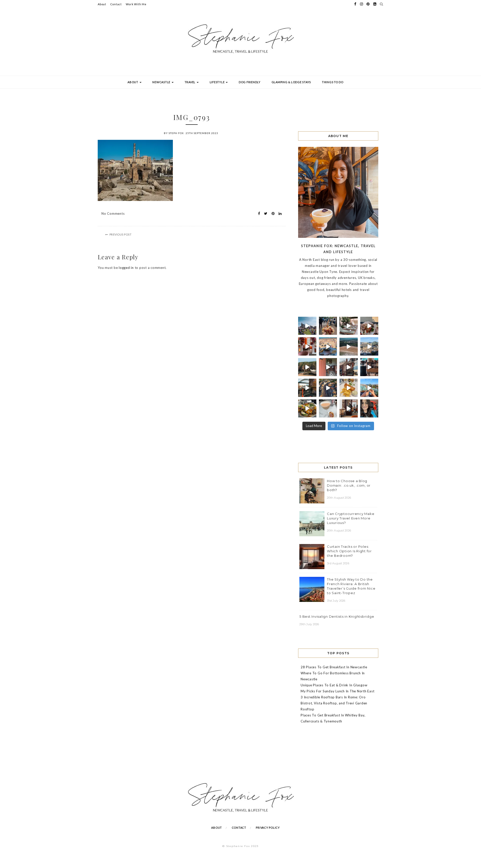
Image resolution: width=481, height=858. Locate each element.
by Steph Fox (174, 133)
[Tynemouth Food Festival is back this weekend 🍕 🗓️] (307, 326)
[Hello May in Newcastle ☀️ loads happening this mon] (369, 346)
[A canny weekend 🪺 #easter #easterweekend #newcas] (328, 408)
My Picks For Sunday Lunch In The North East (337, 691)
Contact (116, 4)
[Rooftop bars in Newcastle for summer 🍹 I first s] (369, 388)
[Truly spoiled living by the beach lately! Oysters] (369, 326)
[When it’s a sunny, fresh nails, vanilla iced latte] (328, 346)
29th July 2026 (309, 624)
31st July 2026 (336, 600)
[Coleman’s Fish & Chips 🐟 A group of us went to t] (348, 388)
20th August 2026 (339, 497)
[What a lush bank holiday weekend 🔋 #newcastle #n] (328, 326)
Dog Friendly (250, 82)
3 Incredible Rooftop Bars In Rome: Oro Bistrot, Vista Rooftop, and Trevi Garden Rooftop (334, 703)
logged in (126, 268)
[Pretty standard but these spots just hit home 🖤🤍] (307, 388)
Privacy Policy (268, 827)
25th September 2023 (202, 133)
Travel (190, 82)
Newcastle (161, 82)
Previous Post (120, 234)
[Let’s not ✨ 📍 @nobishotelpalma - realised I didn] (348, 326)
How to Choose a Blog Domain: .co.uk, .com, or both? (349, 485)
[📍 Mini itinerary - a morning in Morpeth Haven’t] (348, 408)
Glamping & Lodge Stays (291, 82)
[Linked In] (279, 213)
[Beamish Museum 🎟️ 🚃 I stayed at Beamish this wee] (348, 367)
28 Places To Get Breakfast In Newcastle (334, 667)
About (102, 4)
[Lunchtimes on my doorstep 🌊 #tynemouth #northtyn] (307, 367)
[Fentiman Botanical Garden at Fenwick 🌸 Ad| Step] (307, 346)
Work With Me (136, 4)
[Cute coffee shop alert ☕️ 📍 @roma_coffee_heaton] (369, 367)
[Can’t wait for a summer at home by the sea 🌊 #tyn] (328, 388)
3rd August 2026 (338, 563)
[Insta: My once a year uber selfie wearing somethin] (369, 408)
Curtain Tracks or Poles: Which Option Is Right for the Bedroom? (349, 551)
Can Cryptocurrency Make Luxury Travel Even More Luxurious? (350, 518)
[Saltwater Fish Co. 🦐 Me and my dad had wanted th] (307, 408)
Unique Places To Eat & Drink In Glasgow (334, 685)
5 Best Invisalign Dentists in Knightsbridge (336, 616)
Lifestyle (217, 82)
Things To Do (332, 82)
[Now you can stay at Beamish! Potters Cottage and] (328, 367)
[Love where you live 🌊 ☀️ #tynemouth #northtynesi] (348, 346)
